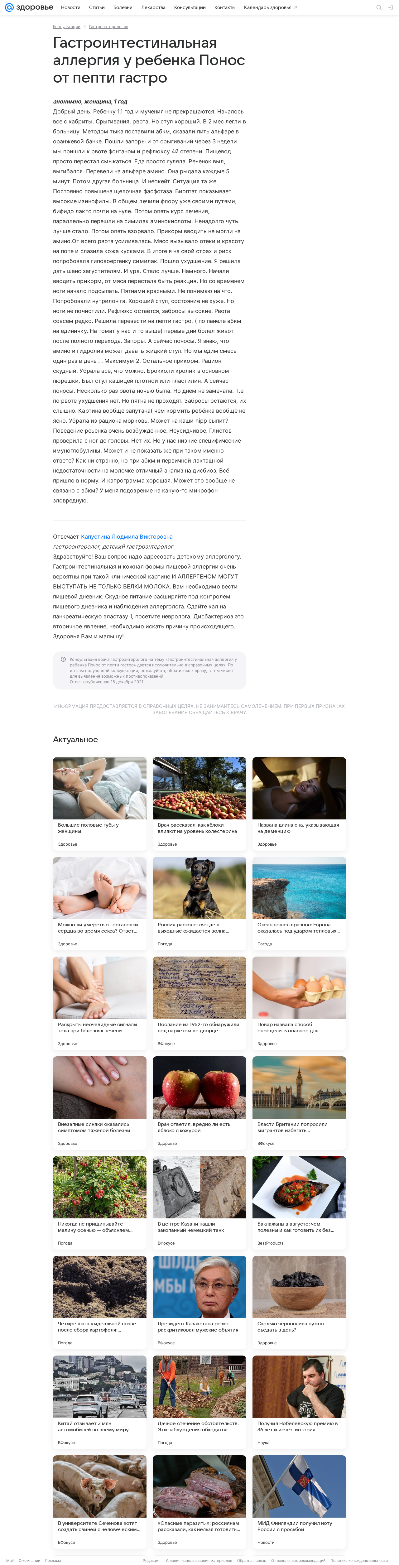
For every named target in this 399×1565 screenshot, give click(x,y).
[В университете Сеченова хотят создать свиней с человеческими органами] (100, 1502)
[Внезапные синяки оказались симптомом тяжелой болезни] (100, 1103)
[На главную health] (34, 7)
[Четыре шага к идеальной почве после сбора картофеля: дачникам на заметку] (100, 1302)
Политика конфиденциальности (359, 1560)
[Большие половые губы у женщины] (100, 804)
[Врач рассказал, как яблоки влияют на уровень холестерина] (199, 804)
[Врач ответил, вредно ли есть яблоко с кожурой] (199, 1103)
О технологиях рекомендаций (298, 1560)
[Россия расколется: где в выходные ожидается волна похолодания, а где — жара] (199, 903)
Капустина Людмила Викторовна (127, 536)
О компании (29, 1560)
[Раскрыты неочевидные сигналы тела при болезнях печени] (100, 1003)
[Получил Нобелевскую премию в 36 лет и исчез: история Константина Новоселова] (299, 1402)
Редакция (152, 1560)
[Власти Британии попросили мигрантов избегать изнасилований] (299, 1103)
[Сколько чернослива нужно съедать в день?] (299, 1302)
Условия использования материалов (199, 1560)
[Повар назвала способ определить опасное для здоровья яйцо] (299, 1003)
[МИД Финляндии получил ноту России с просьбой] (299, 1502)
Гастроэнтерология (108, 26)
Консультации (66, 26)
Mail (10, 1560)
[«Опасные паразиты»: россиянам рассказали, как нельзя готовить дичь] (199, 1502)
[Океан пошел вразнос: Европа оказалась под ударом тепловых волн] (299, 903)
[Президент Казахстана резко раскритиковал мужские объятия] (199, 1302)
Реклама (53, 1560)
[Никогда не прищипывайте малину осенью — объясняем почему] (100, 1203)
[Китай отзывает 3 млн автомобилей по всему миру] (100, 1402)
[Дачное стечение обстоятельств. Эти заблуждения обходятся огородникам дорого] (199, 1402)
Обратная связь (251, 1560)
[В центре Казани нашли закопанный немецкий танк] (199, 1203)
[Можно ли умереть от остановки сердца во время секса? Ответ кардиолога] (100, 903)
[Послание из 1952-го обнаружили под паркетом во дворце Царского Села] (199, 1003)
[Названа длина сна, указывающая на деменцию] (299, 804)
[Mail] (9, 7)
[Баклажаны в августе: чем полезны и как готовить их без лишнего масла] (299, 1203)
